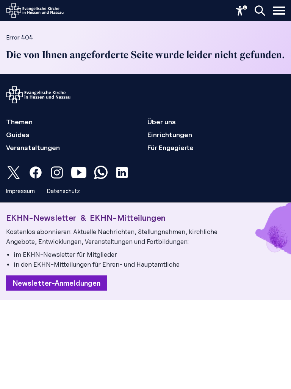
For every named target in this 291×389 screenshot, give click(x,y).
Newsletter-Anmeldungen (56, 283)
